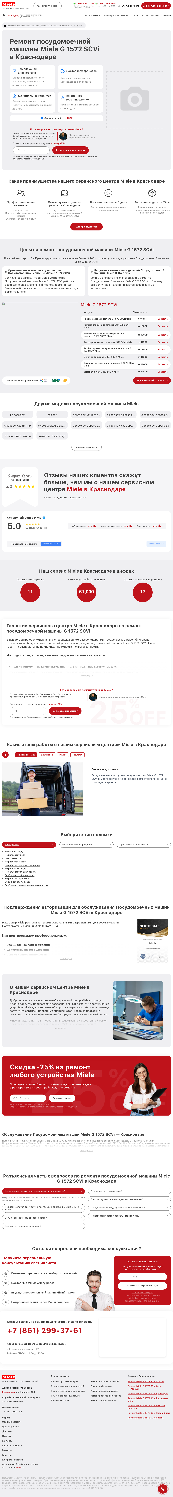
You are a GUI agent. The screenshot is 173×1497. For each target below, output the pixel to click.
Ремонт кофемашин (101, 1386)
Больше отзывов (156, 544)
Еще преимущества (86, 226)
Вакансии (7, 1450)
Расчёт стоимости (150, 16)
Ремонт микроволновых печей (67, 1386)
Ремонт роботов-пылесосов (106, 1395)
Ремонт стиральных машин (65, 1395)
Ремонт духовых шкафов (64, 1381)
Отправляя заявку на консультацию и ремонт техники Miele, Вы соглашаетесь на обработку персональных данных (142, 1296)
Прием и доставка (26, 755)
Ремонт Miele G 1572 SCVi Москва (146, 1381)
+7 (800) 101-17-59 (84, 3)
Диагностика (47, 755)
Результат (77, 755)
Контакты (7, 1441)
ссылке (20, 1467)
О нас (134, 16)
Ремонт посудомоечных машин (68, 1391)
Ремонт (62, 755)
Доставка (7, 1431)
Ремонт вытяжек (60, 1400)
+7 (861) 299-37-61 (106, 3)
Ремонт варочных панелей (105, 1381)
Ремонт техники (49, 6)
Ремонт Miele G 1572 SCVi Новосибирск (149, 1413)
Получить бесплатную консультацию (142, 1286)
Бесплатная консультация (70, 150)
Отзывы (125, 16)
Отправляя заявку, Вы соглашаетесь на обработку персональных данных (43, 717)
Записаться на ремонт (65, 711)
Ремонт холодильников (103, 1400)
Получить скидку (62, 1098)
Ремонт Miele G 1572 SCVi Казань (146, 1417)
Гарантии (166, 16)
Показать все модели (86, 447)
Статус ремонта (130, 6)
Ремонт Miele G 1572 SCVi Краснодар (148, 1393)
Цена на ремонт (111, 16)
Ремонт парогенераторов (104, 1391)
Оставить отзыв (50, 544)
